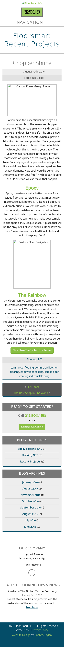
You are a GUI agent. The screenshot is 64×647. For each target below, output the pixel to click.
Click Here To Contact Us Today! (32, 350)
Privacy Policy (40, 630)
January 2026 (30, 482)
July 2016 (30, 520)
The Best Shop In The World (30, 393)
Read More (32, 607)
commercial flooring (22, 367)
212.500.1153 (32, 12)
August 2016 (30, 514)
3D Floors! (33, 387)
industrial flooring (39, 376)
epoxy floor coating (31, 372)
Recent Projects (30, 461)
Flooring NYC (34, 359)
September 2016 (30, 507)
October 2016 (30, 501)
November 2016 (31, 495)
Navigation (30, 22)
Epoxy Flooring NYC (30, 448)
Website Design (21, 635)
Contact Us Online (32, 427)
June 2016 (30, 526)
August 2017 (30, 488)
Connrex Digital (43, 635)
